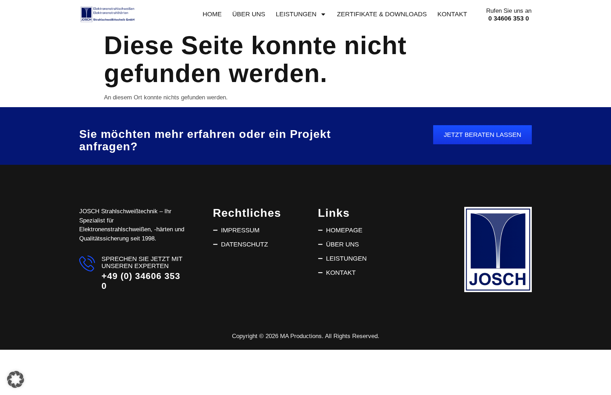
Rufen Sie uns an (508, 10)
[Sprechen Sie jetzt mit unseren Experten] (87, 263)
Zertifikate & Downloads (382, 14)
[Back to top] (594, 372)
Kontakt (452, 14)
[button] (15, 379)
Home (212, 14)
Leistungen (296, 14)
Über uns (248, 14)
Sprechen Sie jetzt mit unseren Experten (141, 262)
